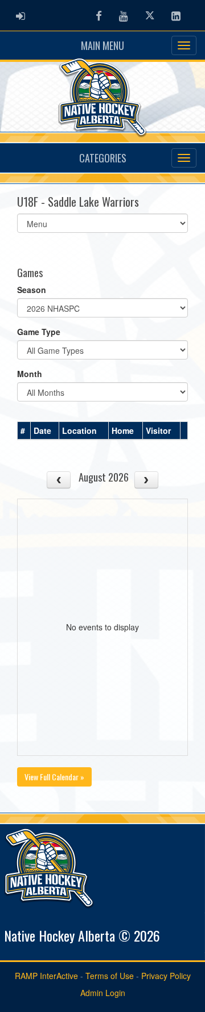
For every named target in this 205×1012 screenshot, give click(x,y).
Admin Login (102, 992)
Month (29, 373)
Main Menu (102, 45)
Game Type (38, 331)
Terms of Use (109, 975)
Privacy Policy (166, 975)
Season (31, 289)
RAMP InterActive (46, 975)
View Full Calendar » (54, 777)
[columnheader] (24, 431)
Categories (102, 157)
